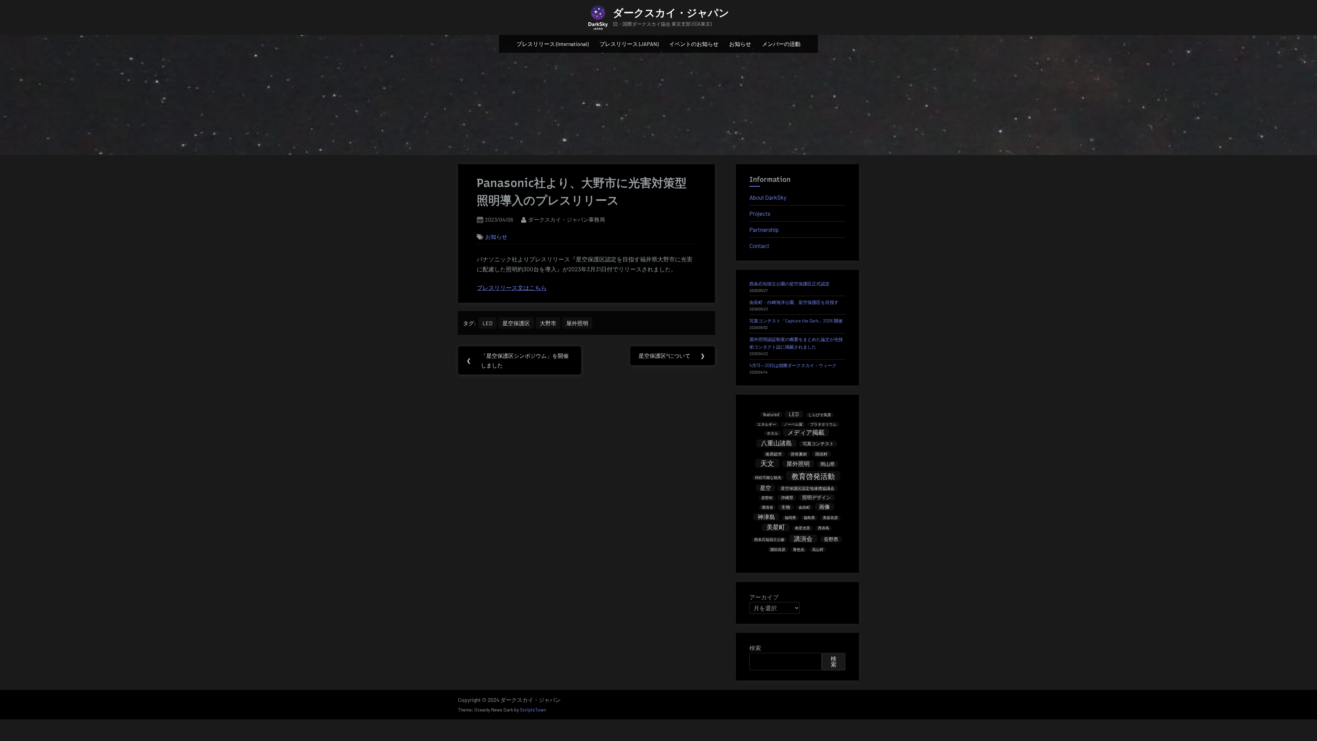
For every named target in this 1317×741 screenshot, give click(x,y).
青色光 (798, 549)
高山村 (817, 549)
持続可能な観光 (768, 477)
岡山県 (827, 464)
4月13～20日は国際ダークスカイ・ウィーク (793, 365)
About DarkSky (767, 197)
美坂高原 (830, 518)
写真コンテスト (818, 443)
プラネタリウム (823, 424)
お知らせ (740, 43)
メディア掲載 (805, 432)
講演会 (803, 538)
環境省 (767, 507)
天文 (767, 463)
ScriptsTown (533, 710)
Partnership (764, 229)
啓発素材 (799, 453)
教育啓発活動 (813, 476)
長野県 (831, 539)
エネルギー (766, 424)
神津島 (766, 516)
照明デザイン (816, 497)
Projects (759, 213)
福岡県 (790, 518)
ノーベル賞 (793, 424)
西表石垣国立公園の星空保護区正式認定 (789, 283)
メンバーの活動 (781, 43)
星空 (765, 487)
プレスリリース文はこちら (512, 287)
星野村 (767, 498)
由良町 (804, 507)
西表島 (823, 528)
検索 (755, 647)
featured (771, 414)
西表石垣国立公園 (769, 539)
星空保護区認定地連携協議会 (807, 488)
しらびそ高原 (819, 415)
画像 (824, 506)
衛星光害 (802, 528)
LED (488, 323)
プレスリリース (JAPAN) (629, 43)
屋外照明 (577, 323)
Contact (759, 245)
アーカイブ (764, 596)
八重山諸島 (776, 443)
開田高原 (777, 549)
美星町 (776, 527)
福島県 (809, 518)
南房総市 (774, 453)
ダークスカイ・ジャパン (671, 13)
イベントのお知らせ (694, 43)
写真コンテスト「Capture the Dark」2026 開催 (796, 321)
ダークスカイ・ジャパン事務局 (566, 219)
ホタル (772, 433)
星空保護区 (516, 323)
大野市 (548, 323)
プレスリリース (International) (553, 43)
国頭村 (821, 453)
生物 (785, 507)
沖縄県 (787, 497)
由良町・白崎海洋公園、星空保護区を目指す (794, 302)
